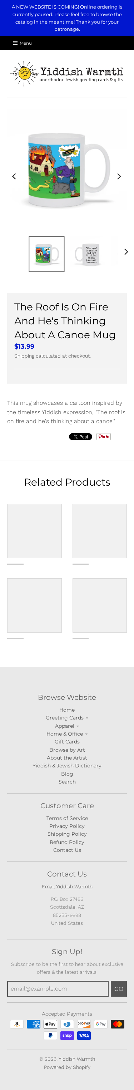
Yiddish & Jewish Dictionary (67, 765)
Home (67, 710)
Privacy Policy (67, 826)
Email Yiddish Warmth (67, 886)
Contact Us (67, 850)
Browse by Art (67, 750)
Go (118, 989)
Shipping (24, 356)
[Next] (119, 176)
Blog (67, 774)
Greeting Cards (65, 718)
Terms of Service (67, 818)
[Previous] (15, 176)
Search (67, 782)
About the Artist (67, 758)
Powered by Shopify (67, 1067)
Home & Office (64, 734)
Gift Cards (67, 741)
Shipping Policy (67, 834)
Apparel (64, 726)
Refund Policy (67, 842)
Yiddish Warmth (77, 1059)
